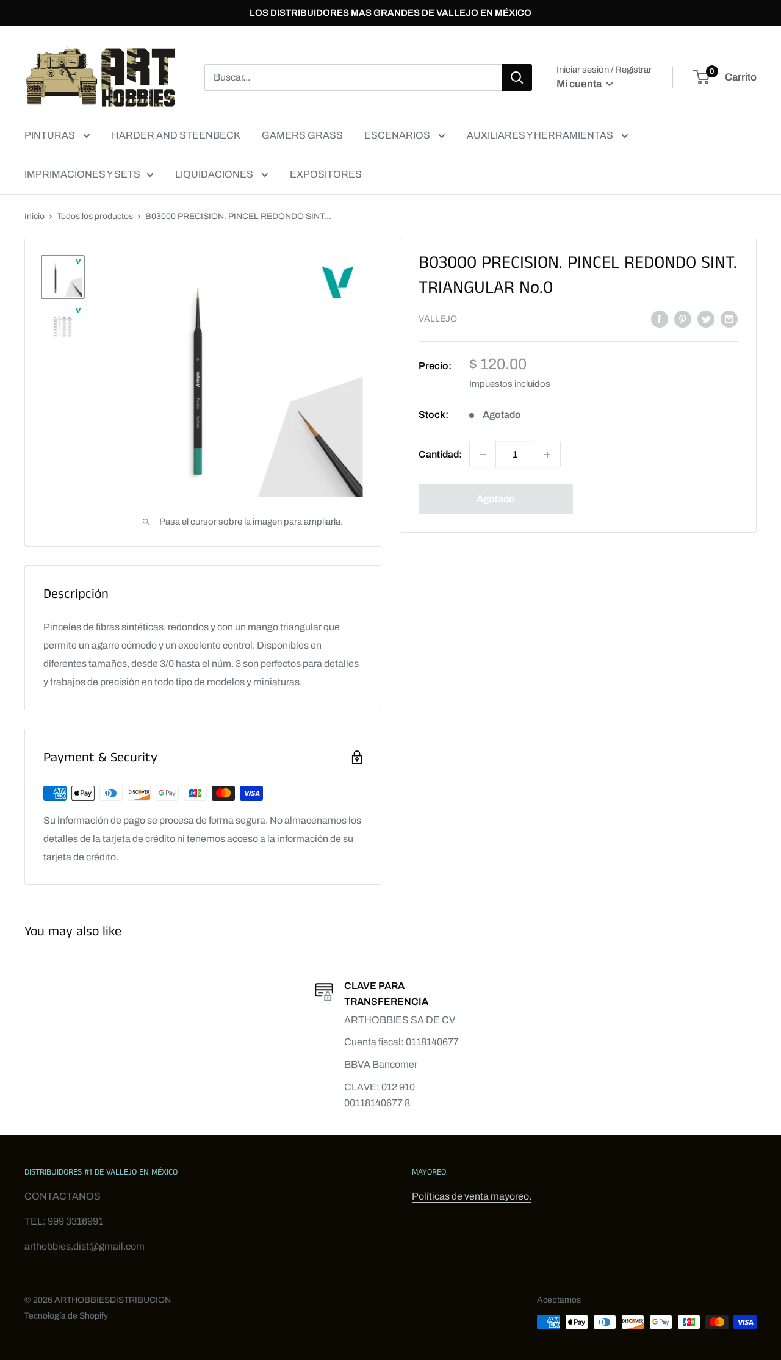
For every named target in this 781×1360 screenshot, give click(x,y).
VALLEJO (438, 319)
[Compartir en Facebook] (659, 318)
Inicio (34, 216)
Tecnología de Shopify (66, 1315)
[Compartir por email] (729, 318)
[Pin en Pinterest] (682, 318)
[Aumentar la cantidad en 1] (547, 454)
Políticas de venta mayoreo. (471, 1196)
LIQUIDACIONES (215, 174)
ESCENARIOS (398, 135)
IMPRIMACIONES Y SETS (82, 174)
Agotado (496, 499)
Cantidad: (440, 454)
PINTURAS (50, 135)
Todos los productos (95, 216)
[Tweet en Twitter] (705, 318)
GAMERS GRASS (302, 135)
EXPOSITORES (326, 174)
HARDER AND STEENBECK (176, 135)
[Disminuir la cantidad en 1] (482, 454)
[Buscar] (517, 77)
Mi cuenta (579, 84)
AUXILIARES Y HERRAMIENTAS (541, 135)
